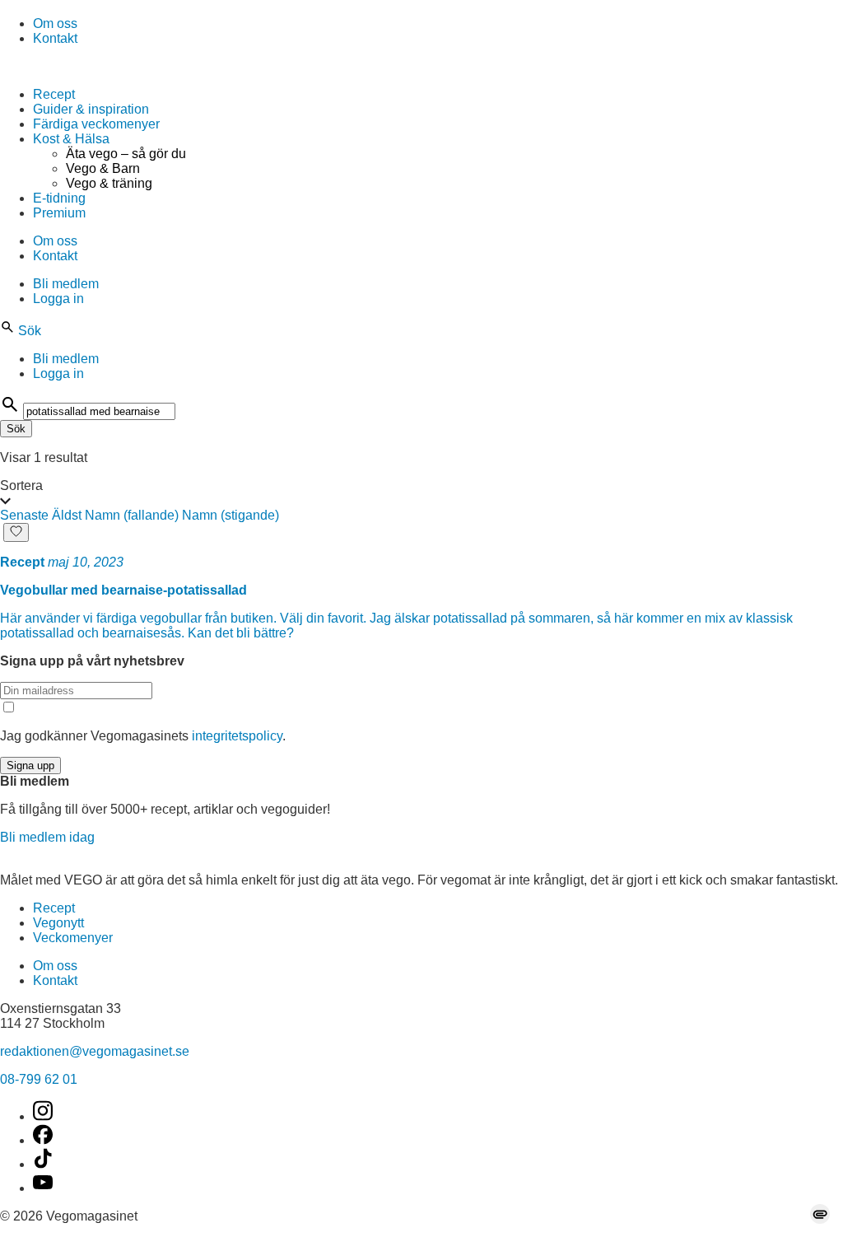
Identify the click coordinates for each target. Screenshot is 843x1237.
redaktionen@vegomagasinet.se (94, 1051)
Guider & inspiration (91, 109)
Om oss (55, 23)
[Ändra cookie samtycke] (820, 1214)
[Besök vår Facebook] (43, 1140)
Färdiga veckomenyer (96, 124)
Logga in (58, 299)
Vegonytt (58, 923)
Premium (59, 213)
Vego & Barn (103, 168)
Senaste (24, 515)
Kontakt (55, 38)
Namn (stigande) (230, 515)
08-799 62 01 (38, 1079)
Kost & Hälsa (71, 139)
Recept (54, 94)
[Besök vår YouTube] (43, 1188)
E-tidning (59, 198)
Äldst (67, 515)
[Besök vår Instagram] (43, 1116)
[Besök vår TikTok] (43, 1164)
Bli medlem (66, 284)
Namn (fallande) (132, 515)
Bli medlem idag (47, 837)
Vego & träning (109, 183)
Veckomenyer (73, 938)
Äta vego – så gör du (126, 154)
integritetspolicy (237, 736)
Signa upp (30, 765)
